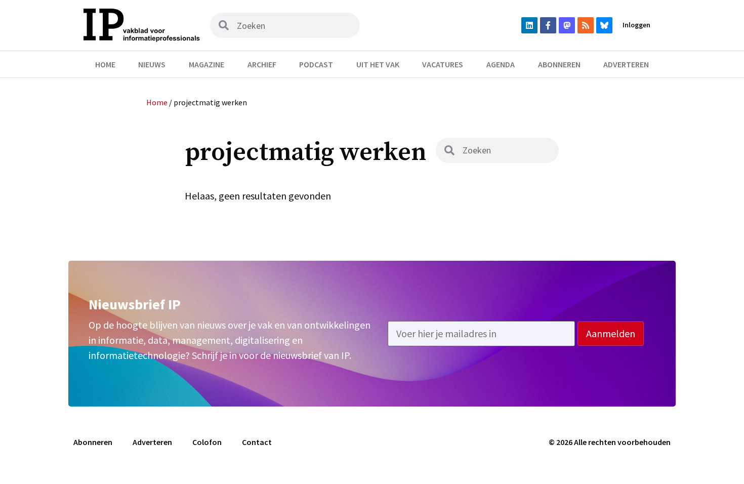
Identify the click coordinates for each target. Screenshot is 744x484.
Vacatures (442, 64)
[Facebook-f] (548, 25)
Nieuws (152, 64)
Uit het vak (377, 64)
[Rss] (585, 25)
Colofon (207, 442)
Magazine (206, 64)
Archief (261, 64)
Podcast (316, 64)
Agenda (500, 64)
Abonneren (559, 64)
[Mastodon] (567, 25)
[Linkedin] (529, 25)
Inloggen (636, 24)
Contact (257, 442)
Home (105, 64)
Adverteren (626, 64)
